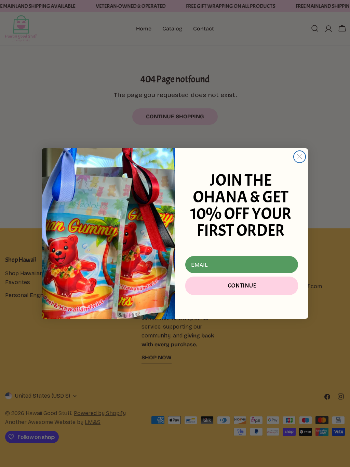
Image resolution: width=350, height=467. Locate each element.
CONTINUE (242, 286)
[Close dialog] (300, 157)
